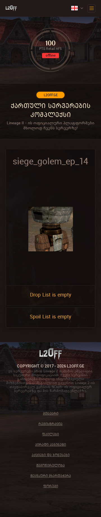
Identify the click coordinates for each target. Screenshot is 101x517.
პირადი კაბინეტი (50, 444)
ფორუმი (50, 486)
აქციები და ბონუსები (51, 455)
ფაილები (50, 434)
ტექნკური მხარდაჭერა (50, 476)
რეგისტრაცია (50, 424)
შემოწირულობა (50, 465)
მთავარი (50, 413)
